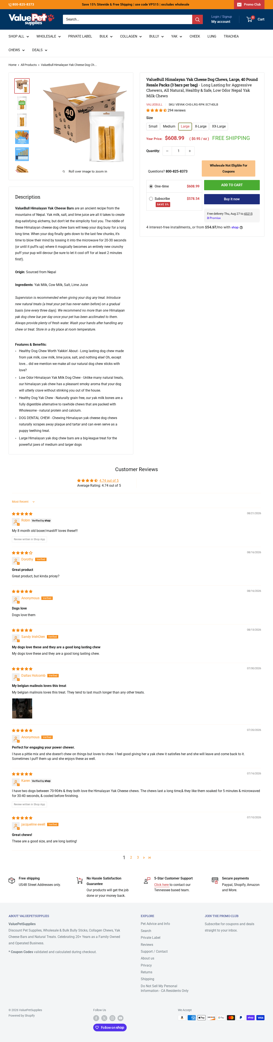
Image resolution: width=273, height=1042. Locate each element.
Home (12, 65)
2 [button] (131, 857)
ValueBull (154, 104)
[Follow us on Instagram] (112, 1018)
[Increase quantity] (189, 151)
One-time (162, 186)
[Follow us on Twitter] (104, 1018)
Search (146, 931)
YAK (174, 36)
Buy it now (232, 199)
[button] (157, 110)
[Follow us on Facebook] (96, 1018)
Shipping (147, 979)
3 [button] (138, 857)
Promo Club (252, 4)
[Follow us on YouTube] (120, 1018)
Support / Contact (154, 951)
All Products (29, 65)
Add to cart (232, 185)
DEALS (37, 50)
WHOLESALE (46, 36)
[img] (22, 514)
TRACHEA (231, 36)
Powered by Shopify (22, 1015)
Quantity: (153, 151)
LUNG (212, 36)
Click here (162, 885)
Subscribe (163, 201)
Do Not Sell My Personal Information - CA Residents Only (165, 988)
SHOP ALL (16, 36)
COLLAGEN (128, 36)
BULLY (154, 36)
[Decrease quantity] (167, 151)
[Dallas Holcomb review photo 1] (22, 708)
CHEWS (14, 50)
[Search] (197, 19)
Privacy (146, 965)
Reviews (147, 945)
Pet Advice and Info (155, 924)
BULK (104, 36)
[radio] (151, 186)
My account (220, 21)
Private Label (150, 938)
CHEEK (195, 36)
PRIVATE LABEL (80, 36)
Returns (146, 972)
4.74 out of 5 (109, 481)
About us (147, 958)
